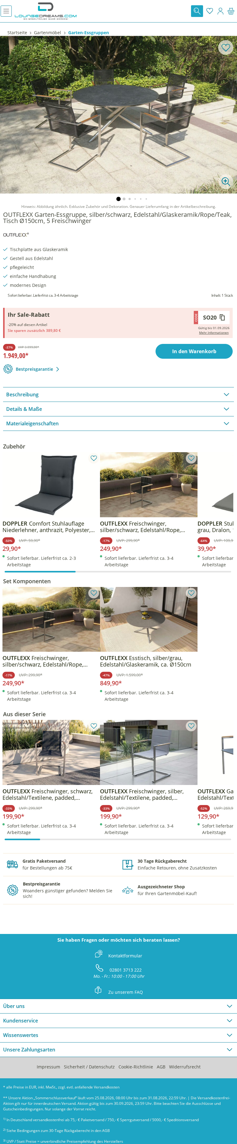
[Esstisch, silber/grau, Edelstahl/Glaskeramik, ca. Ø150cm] (149, 619)
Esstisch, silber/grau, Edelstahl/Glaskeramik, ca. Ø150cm (145, 661)
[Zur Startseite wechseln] (46, 11)
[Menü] (6, 11)
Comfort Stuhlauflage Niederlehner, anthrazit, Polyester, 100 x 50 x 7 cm (46, 526)
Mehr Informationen (214, 332)
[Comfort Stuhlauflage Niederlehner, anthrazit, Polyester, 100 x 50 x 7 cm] (51, 484)
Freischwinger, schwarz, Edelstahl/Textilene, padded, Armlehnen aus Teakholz (47, 794)
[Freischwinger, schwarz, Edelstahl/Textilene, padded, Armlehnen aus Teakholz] (51, 752)
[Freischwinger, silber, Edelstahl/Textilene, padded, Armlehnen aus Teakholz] (149, 752)
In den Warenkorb (194, 351)
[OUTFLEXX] (16, 233)
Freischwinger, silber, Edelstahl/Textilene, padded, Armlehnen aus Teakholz (142, 794)
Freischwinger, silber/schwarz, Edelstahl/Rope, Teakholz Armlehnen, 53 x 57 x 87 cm (148, 526)
